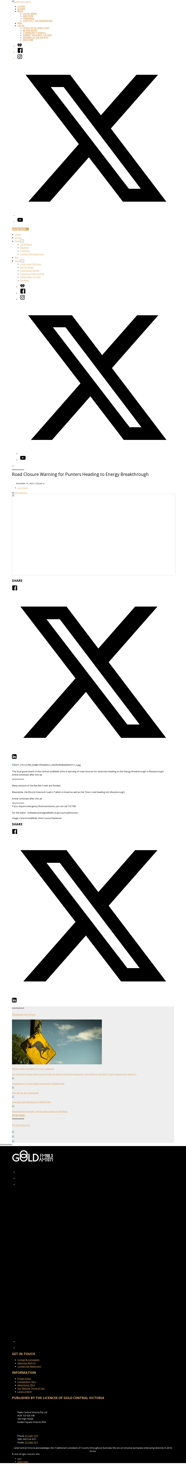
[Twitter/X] (95, 215)
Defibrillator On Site (35, 37)
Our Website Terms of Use (31, 1388)
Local (21, 25)
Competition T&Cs (26, 1381)
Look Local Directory (36, 27)
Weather (28, 16)
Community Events (34, 32)
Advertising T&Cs (26, 1385)
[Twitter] (93, 752)
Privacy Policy (24, 1378)
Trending (28, 18)
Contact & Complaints (28, 1359)
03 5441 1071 (31, 1435)
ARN (19, 1459)
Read (20, 11)
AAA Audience (21, 492)
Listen (21, 6)
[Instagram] (19, 58)
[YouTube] (20, 221)
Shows (21, 8)
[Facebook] (20, 52)
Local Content (24, 1391)
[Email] (19, 758)
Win (19, 23)
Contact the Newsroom (37, 20)
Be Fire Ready (30, 30)
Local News (30, 13)
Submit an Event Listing (37, 35)
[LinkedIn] (14, 758)
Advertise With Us (26, 1363)
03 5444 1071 (31, 1442)
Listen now (19, 229)
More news (18, 1115)
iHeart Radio (22, 1461)
